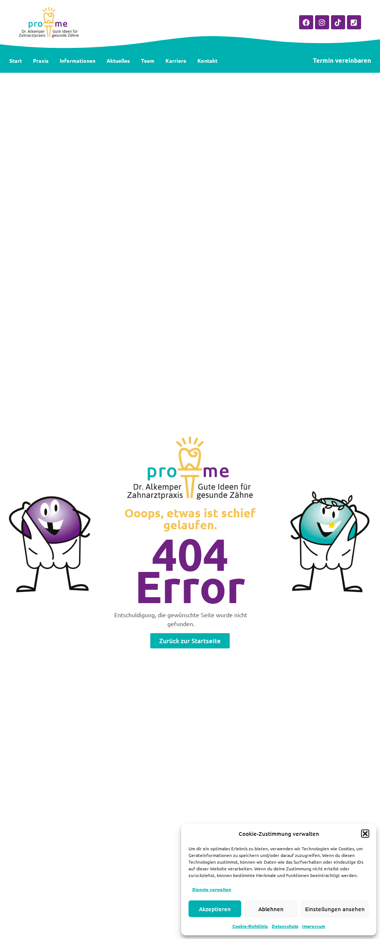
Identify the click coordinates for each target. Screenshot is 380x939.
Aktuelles (118, 60)
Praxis (41, 60)
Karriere (176, 60)
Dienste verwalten (211, 889)
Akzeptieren (215, 909)
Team (147, 60)
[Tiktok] (338, 22)
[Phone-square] (354, 22)
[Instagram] (322, 22)
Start (15, 60)
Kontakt (207, 60)
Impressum (313, 926)
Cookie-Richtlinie (250, 926)
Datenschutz (285, 926)
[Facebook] (306, 22)
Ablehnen (271, 909)
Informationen (77, 60)
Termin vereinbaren (342, 60)
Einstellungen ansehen (335, 909)
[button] (365, 833)
